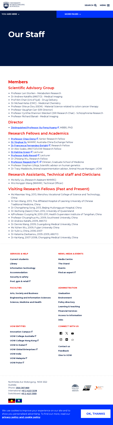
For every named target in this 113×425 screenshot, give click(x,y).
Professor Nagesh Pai (23, 162)
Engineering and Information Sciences (30, 298)
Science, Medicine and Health (25, 302)
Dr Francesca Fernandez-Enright (29, 145)
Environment (65, 298)
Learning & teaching (69, 306)
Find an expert (66, 272)
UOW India (15, 354)
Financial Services (67, 311)
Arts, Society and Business (24, 293)
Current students (19, 259)
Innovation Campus (20, 332)
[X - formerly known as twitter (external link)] (66, 333)
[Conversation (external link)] (72, 340)
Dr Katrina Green (20, 152)
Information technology (22, 268)
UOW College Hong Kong (23, 341)
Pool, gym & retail (19, 281)
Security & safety (19, 277)
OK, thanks (95, 413)
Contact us (64, 346)
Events (61, 268)
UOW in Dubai (17, 345)
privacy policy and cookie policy (21, 417)
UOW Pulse (16, 363)
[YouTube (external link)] (72, 333)
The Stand (63, 264)
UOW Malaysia (17, 358)
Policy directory (66, 302)
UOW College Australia (22, 336)
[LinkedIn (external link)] (66, 339)
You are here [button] (9, 14)
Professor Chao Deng (23, 139)
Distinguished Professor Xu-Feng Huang (34, 127)
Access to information (70, 315)
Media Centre (65, 259)
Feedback (63, 351)
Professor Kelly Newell (24, 155)
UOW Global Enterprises (22, 349)
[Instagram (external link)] (61, 339)
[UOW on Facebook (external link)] (61, 333)
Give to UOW (65, 355)
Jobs (60, 320)
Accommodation (19, 272)
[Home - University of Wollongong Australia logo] (14, 5)
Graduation (64, 293)
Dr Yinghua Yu (18, 142)
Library (13, 264)
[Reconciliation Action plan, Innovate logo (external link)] (75, 387)
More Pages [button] (71, 14)
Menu (103, 5)
